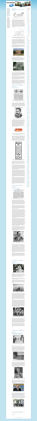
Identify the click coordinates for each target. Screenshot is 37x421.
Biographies (28, 52)
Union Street (28, 177)
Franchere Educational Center (28, 87)
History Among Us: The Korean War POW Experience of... (28, 32)
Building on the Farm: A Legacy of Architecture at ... (28, 26)
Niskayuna (28, 130)
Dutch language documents (28, 74)
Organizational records (28, 134)
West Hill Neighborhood (28, 182)
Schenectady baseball (28, 154)
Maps (27, 118)
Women (27, 184)
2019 (27, 15)
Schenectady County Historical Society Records (28, 157)
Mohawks (28, 123)
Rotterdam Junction (18, 412)
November (28, 20)
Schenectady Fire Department (28, 159)
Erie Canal (28, 80)
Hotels (27, 102)
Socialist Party (28, 166)
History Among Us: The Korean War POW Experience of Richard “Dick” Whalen (17, 333)
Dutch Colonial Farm (18, 85)
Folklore (27, 86)
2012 (27, 36)
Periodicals (28, 136)
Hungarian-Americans (28, 103)
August (28, 22)
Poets (27, 140)
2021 (27, 14)
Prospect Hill (28, 147)
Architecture (14, 85)
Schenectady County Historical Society (28, 156)
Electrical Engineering (28, 78)
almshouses (28, 43)
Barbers (27, 49)
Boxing (27, 53)
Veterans (20, 412)
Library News (28, 113)
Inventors (27, 107)
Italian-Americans (28, 108)
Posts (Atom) (15, 414)
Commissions (28, 65)
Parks (27, 135)
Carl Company (28, 58)
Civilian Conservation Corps (28, 63)
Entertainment (28, 79)
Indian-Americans (28, 105)
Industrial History (28, 106)
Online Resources (28, 132)
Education (28, 77)
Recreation (28, 149)
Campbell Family (28, 57)
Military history (28, 120)
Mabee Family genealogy (28, 116)
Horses (27, 101)
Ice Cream (28, 104)
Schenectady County (28, 155)
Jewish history (28, 109)
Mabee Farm (22, 85)
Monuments (28, 126)
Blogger (21, 417)
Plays (27, 139)
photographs (16, 412)
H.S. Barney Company (28, 93)
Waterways (28, 181)
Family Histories (28, 82)
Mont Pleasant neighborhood (28, 125)
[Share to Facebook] (21, 185)
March (28, 34)
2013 (27, 19)
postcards (28, 144)
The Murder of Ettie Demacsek (28, 29)
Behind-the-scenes (28, 50)
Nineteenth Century (28, 129)
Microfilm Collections (28, 119)
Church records (28, 61)
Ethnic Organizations (28, 81)
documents (19, 24)
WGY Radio (28, 183)
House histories (20, 85)
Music (27, 127)
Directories (28, 69)
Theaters (27, 173)
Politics (27, 143)
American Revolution (28, 46)
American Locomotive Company (28, 45)
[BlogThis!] (20, 185)
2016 (27, 17)
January (28, 35)
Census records (28, 59)
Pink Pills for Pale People (15, 87)
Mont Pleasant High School (28, 124)
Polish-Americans (28, 141)
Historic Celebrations (28, 95)
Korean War (14, 412)
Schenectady (28, 153)
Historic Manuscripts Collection (28, 97)
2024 (27, 12)
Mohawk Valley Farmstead (28, 122)
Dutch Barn (15, 85)
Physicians (28, 138)
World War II (28, 185)
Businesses (28, 56)
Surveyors (28, 169)
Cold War (27, 64)
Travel (27, 174)
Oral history (28, 133)
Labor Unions (28, 110)
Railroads (28, 148)
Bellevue (27, 51)
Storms (27, 168)
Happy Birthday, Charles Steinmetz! (16, 263)
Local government (28, 115)
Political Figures (28, 142)
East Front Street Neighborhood (28, 76)
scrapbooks (28, 165)
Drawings (28, 71)
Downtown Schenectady (28, 70)
